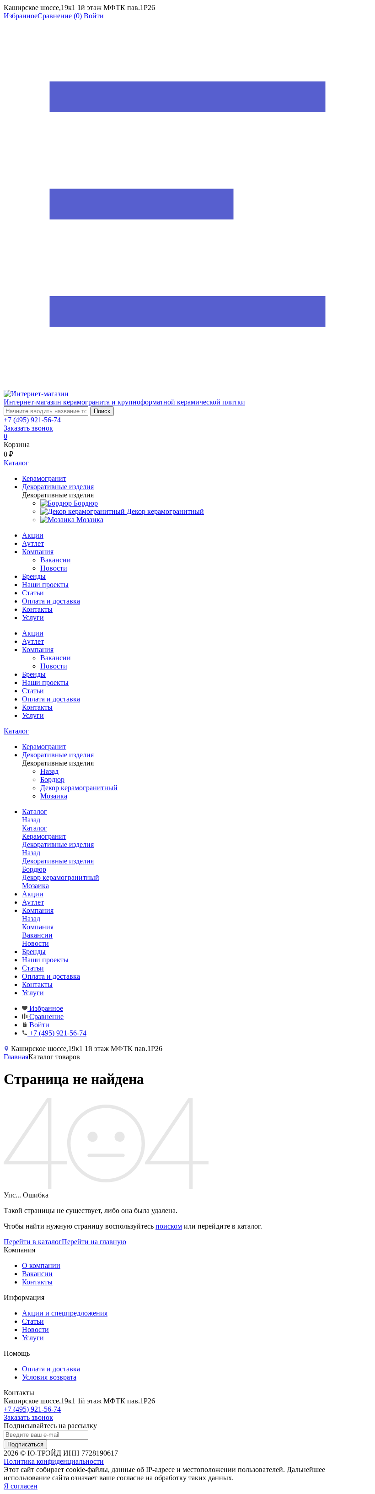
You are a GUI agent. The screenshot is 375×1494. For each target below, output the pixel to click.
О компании (41, 1265)
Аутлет (33, 543)
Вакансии (55, 560)
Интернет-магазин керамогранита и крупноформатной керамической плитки (124, 402)
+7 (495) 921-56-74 (32, 420)
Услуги (33, 617)
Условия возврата (49, 1377)
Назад (49, 771)
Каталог (16, 731)
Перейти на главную (94, 1242)
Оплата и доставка (51, 601)
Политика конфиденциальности (54, 1461)
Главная (16, 1057)
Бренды (34, 576)
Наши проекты (45, 584)
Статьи (33, 593)
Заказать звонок (28, 428)
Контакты (37, 609)
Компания (38, 552)
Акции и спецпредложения (64, 1313)
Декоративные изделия (58, 861)
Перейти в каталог (33, 1242)
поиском (168, 1226)
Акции (32, 535)
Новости (53, 568)
